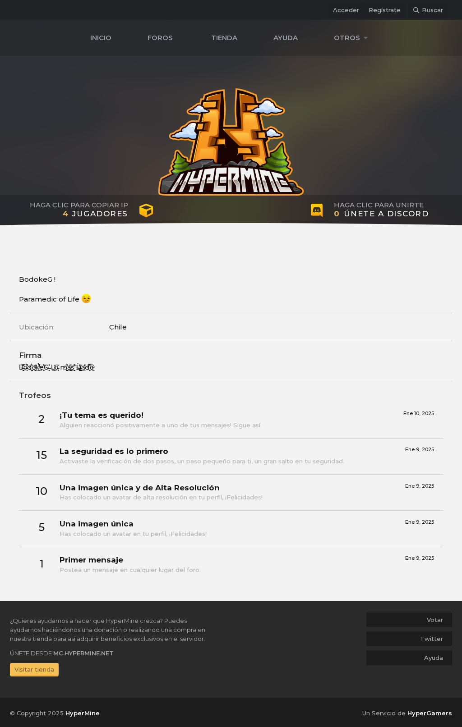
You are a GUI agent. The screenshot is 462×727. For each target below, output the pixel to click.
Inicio (100, 37)
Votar (435, 619)
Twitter (431, 638)
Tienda (224, 37)
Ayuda (285, 37)
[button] (353, 38)
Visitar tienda (34, 669)
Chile (118, 327)
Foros (160, 37)
